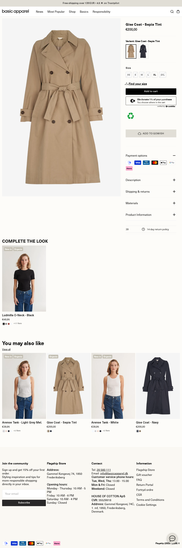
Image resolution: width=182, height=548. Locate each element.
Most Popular (56, 12)
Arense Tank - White (105, 422)
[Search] (172, 11)
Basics (84, 12)
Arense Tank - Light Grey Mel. (22, 422)
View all (6, 349)
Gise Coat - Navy (147, 422)
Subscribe (24, 503)
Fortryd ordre (144, 490)
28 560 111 (104, 470)
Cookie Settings (146, 505)
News (39, 12)
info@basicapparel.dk (114, 473)
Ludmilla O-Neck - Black (18, 315)
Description (133, 180)
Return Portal (144, 485)
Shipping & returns (138, 191)
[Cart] (178, 11)
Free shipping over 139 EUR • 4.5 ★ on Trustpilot (91, 3)
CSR (139, 495)
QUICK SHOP (24, 307)
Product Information (138, 215)
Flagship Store (145, 470)
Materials (132, 203)
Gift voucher (144, 475)
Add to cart (151, 91)
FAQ (139, 480)
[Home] (15, 11)
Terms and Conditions (150, 500)
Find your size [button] (138, 84)
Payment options (136, 155)
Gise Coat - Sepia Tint (62, 422)
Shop (72, 12)
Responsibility (101, 12)
